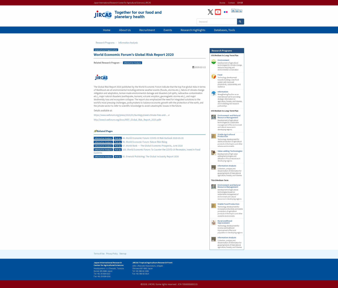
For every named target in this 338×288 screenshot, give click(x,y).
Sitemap (122, 253)
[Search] (240, 22)
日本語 (240, 2)
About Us (125, 30)
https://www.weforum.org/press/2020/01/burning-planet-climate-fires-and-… (131, 115)
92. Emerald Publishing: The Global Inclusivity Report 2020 (151, 156)
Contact (231, 2)
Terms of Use (99, 253)
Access (222, 2)
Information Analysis (128, 42)
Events (168, 30)
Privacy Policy (112, 253)
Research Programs (105, 42)
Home (106, 30)
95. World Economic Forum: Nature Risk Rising (145, 141)
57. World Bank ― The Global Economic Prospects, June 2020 (153, 145)
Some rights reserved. (166, 284)
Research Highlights (193, 30)
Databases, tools (224, 30)
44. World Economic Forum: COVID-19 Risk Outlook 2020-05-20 (153, 138)
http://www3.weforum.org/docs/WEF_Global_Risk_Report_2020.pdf (127, 119)
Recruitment (147, 30)
